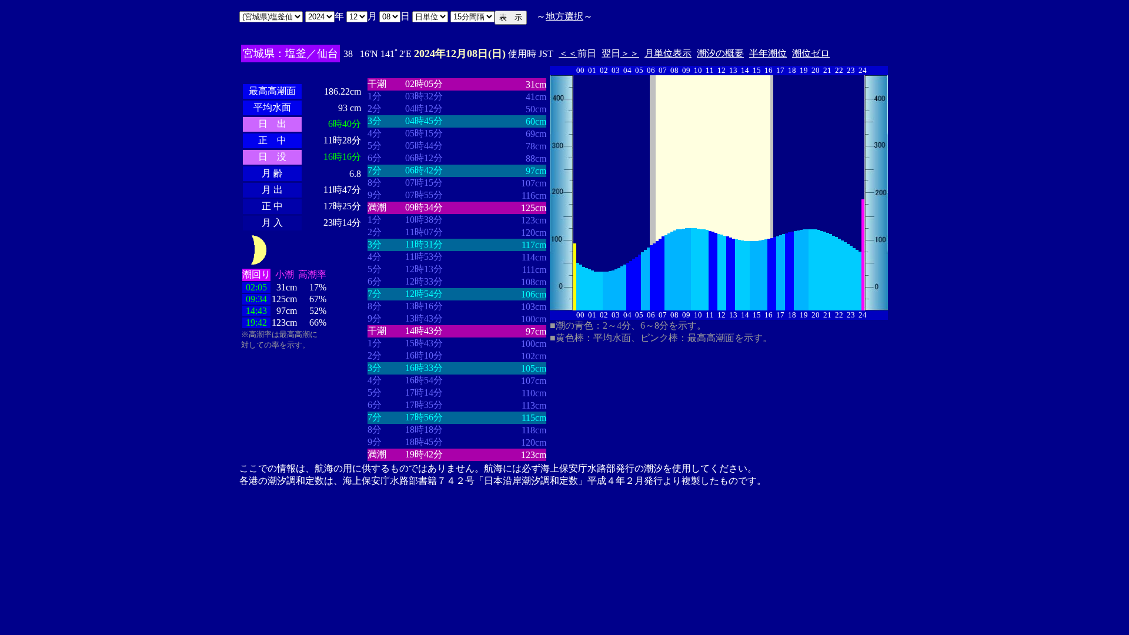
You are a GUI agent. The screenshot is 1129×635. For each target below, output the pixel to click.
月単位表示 (668, 53)
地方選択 (564, 16)
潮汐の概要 (720, 53)
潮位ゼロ (811, 53)
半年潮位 (768, 53)
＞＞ (629, 53)
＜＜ (568, 53)
